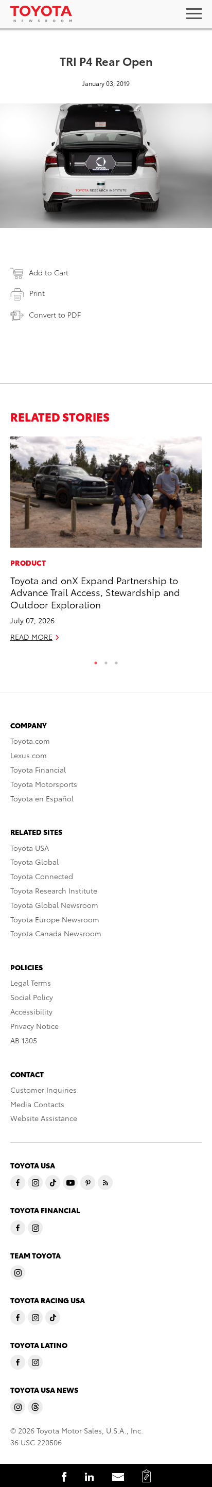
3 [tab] (116, 660)
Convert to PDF (55, 314)
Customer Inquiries (43, 1089)
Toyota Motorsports (43, 784)
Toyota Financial (38, 769)
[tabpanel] (106, 543)
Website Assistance (43, 1118)
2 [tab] (106, 660)
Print (37, 293)
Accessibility (31, 1011)
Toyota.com (30, 741)
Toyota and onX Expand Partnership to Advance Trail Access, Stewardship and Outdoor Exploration (95, 591)
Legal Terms (30, 982)
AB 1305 (23, 1040)
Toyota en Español (42, 798)
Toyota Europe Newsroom (54, 919)
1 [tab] (95, 660)
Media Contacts (37, 1104)
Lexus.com (28, 755)
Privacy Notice (34, 1026)
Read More (31, 637)
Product (28, 562)
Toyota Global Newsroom (54, 905)
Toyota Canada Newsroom (55, 933)
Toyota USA (29, 848)
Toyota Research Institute (53, 890)
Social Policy (31, 997)
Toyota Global (34, 861)
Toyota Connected (41, 876)
